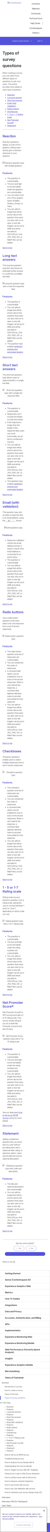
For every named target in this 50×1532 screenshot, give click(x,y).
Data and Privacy (13, 1311)
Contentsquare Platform (36, 30)
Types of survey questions (15, 1398)
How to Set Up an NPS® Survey (17, 1455)
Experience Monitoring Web (18, 1337)
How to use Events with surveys (17, 1485)
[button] (35, 41)
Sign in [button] (39, 41)
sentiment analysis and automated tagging (15, 349)
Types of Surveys (11, 1394)
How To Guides (12, 1299)
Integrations (11, 1305)
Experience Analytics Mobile (19, 1365)
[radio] (19, 1248)
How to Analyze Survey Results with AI (19, 1462)
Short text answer (14, 100)
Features (10, 1409)
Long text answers (14, 1412)
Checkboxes (11, 1433)
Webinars (36, 8)
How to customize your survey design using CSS (23, 1492)
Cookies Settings (23, 1525)
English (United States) (21, 41)
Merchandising (12, 1371)
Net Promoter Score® (15, 1443)
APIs (7, 1324)
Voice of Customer (14, 1377)
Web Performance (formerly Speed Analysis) (22, 1350)
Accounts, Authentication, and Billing (23, 1318)
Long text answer (14, 97)
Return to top (8, 1262)
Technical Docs (35, 18)
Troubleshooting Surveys (14, 1459)
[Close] (44, 1510)
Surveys (5, 1383)
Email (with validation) (15, 1422)
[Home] (14, 3)
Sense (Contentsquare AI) (18, 1280)
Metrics (9, 1292)
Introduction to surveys (13, 1387)
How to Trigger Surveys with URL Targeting (21, 1470)
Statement (10, 1448)
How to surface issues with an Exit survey (20, 1477)
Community (36, 13)
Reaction (10, 1407)
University (36, 4)
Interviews (6, 1497)
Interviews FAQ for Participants (14, 1501)
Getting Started (12, 1273)
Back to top (7, 248)
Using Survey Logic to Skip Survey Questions (22, 1474)
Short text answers (14, 1417)
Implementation (12, 1330)
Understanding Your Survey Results (18, 1466)
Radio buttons (12, 1428)
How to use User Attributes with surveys (20, 1489)
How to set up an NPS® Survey (12, 1115)
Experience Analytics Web (18, 1286)
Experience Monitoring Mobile (19, 1343)
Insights (9, 1358)
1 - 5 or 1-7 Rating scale (15, 1438)
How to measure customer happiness (19, 1481)
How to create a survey (14, 1390)
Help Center (35, 23)
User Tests (6, 1505)
